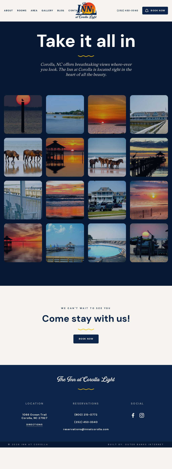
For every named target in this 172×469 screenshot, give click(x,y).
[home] (86, 10)
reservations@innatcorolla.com (86, 429)
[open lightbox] (23, 114)
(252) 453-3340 (86, 422)
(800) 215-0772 (86, 414)
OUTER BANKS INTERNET (144, 444)
